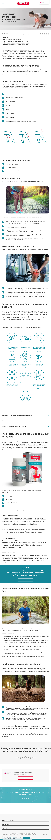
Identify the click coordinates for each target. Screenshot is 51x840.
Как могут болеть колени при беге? (12, 39)
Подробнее (25, 580)
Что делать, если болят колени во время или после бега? (17, 42)
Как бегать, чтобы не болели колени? (13, 46)
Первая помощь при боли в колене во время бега (16, 44)
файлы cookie (12, 837)
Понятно (26, 838)
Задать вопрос (25, 798)
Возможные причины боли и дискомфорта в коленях (16, 41)
